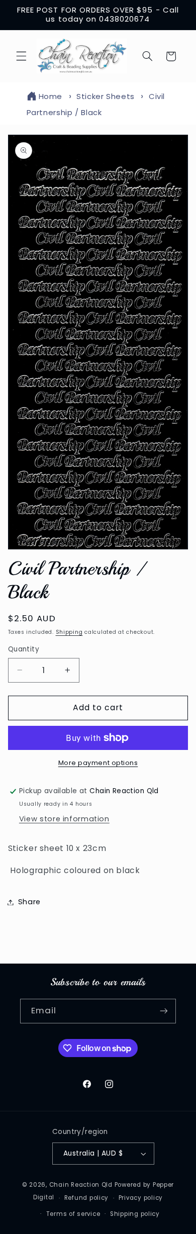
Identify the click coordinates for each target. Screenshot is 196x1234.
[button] (21, 56)
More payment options (98, 762)
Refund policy (86, 1198)
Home (51, 96)
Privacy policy (141, 1198)
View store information (64, 819)
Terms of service (73, 1214)
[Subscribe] (163, 1011)
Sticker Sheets (105, 96)
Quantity (23, 649)
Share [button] (29, 902)
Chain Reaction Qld (81, 1185)
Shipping (69, 632)
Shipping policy (135, 1214)
